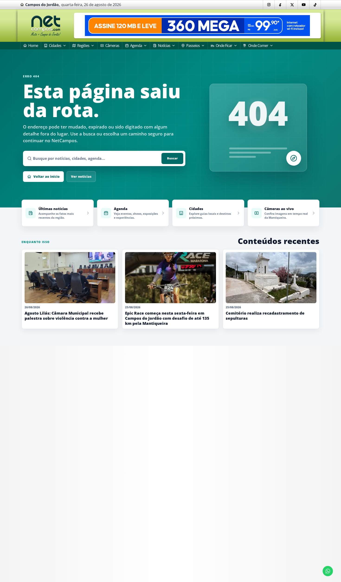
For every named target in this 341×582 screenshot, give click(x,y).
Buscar (172, 158)
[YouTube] (303, 4)
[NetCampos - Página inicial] (45, 25)
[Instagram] (268, 4)
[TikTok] (315, 4)
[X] (292, 4)
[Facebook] (280, 4)
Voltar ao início (46, 176)
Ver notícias (81, 176)
